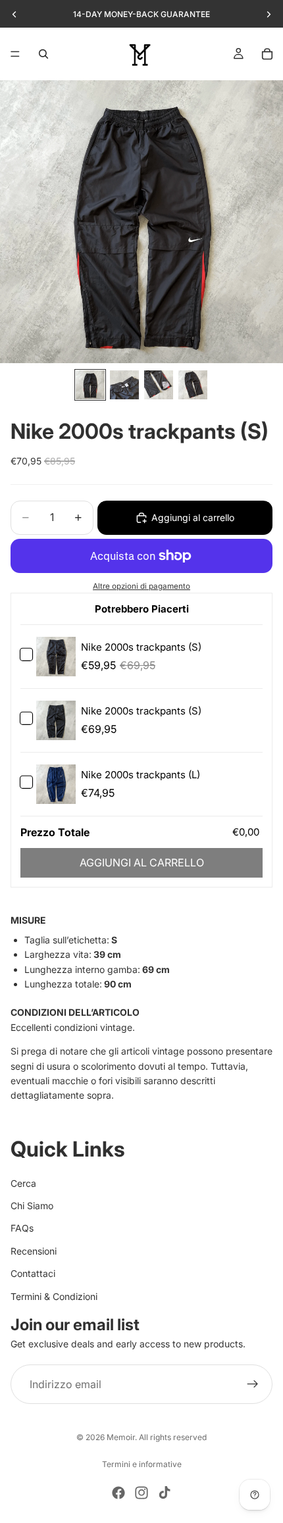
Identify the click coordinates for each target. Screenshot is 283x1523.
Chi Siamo (32, 1205)
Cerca (23, 1182)
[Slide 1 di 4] (90, 384)
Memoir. (122, 1437)
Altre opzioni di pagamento (141, 586)
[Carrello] (267, 53)
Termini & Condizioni (54, 1295)
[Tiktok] (164, 1493)
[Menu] (15, 54)
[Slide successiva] (268, 14)
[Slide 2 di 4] (124, 384)
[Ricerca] (43, 53)
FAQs (22, 1228)
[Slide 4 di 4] (192, 384)
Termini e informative (142, 1464)
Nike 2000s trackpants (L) (140, 774)
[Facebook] (118, 1493)
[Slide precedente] (14, 14)
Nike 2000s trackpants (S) (141, 647)
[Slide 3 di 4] (158, 384)
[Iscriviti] (253, 1384)
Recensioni (34, 1251)
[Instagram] (141, 1493)
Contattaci (33, 1273)
